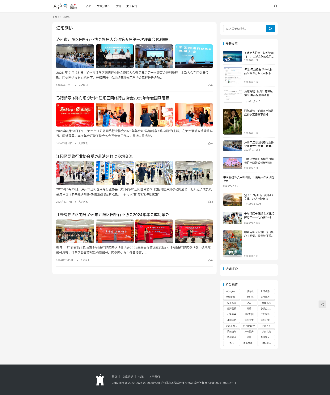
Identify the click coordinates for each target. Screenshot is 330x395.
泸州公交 (249, 320)
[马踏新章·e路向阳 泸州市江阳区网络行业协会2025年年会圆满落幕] (134, 115)
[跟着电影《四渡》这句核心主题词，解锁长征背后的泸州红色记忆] (232, 243)
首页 (88, 6)
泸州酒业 (231, 337)
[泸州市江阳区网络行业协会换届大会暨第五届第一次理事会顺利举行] (134, 56)
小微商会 (231, 314)
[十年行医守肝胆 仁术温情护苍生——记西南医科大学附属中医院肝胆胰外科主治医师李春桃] (232, 218)
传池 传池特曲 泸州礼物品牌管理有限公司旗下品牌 (259, 73)
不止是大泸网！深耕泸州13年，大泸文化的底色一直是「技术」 (259, 56)
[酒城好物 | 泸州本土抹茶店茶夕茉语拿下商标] (232, 122)
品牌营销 (231, 308)
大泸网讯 (83, 85)
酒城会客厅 (249, 343)
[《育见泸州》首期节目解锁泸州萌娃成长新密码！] (232, 163)
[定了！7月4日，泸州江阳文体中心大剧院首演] (232, 199)
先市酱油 (231, 302)
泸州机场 (231, 331)
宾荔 (249, 308)
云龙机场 (249, 297)
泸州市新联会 (232, 325)
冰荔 (249, 302)
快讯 (118, 6)
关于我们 (131, 6)
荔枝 (231, 343)
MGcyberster (233, 291)
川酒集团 (249, 314)
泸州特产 (249, 331)
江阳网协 (231, 320)
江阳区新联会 (267, 314)
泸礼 (249, 337)
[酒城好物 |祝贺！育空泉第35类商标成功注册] (232, 96)
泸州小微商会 (267, 320)
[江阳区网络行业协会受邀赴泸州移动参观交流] (134, 173)
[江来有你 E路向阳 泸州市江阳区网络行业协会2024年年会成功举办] (134, 231)
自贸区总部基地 (267, 337)
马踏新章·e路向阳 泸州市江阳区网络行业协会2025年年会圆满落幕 (112, 98)
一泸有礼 (249, 291)
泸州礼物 (266, 331)
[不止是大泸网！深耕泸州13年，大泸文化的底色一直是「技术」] (232, 56)
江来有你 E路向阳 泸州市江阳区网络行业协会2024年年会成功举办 (112, 214)
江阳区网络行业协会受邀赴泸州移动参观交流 (94, 156)
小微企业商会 (267, 308)
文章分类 (102, 6)
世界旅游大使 (232, 297)
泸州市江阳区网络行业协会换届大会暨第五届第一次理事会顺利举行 (113, 39)
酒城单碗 (266, 343)
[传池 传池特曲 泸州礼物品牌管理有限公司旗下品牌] (232, 75)
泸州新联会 (249, 325)
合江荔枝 (266, 302)
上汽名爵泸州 (267, 291)
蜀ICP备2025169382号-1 (220, 382)
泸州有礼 (266, 325)
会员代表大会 (267, 297)
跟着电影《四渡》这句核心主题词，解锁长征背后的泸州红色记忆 (259, 235)
